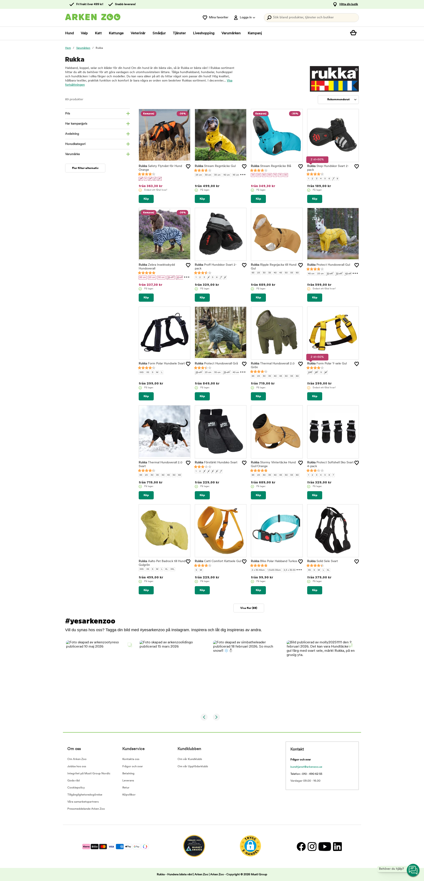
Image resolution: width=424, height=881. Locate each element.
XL (159, 179)
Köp (146, 198)
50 (286, 273)
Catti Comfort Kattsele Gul (218, 561)
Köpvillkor (129, 794)
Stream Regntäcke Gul (215, 166)
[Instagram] (312, 846)
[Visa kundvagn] (354, 33)
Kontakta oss (130, 759)
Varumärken (231, 33)
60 (264, 175)
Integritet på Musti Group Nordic (88, 773)
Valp (84, 33)
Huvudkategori (75, 144)
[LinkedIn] (337, 846)
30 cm (208, 175)
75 (280, 175)
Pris (67, 113)
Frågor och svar (132, 766)
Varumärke (72, 154)
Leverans (128, 780)
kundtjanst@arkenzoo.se (306, 766)
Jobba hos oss (76, 766)
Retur (125, 787)
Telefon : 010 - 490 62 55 (306, 774)
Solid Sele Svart (322, 561)
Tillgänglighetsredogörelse (84, 794)
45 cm (236, 175)
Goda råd (73, 780)
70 (275, 175)
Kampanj (255, 33)
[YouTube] (324, 846)
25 (258, 175)
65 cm (143, 277)
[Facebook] (301, 846)
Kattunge (116, 33)
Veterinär (138, 33)
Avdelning (72, 134)
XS (141, 179)
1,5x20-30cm (274, 570)
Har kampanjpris (76, 123)
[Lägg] (188, 166)
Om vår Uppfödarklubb (193, 766)
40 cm (226, 175)
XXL (172, 569)
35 (253, 175)
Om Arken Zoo (77, 759)
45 (280, 273)
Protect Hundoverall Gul (328, 265)
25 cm (199, 175)
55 (291, 273)
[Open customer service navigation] (413, 870)
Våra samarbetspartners (83, 801)
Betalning (128, 773)
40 (275, 273)
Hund (69, 33)
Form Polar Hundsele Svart (162, 363)
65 (269, 175)
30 (264, 273)
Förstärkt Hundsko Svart (216, 462)
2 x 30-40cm (258, 570)
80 (285, 175)
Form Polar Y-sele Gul (327, 363)
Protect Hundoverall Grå (216, 363)
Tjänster (179, 33)
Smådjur (159, 33)
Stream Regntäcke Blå (271, 166)
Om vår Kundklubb (190, 759)
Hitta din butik (348, 4)
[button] (100, 674)
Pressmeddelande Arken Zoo (86, 808)
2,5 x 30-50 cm (291, 570)
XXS (142, 372)
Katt (98, 33)
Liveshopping (203, 33)
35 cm (217, 175)
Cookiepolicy (76, 787)
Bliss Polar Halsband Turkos (274, 561)
